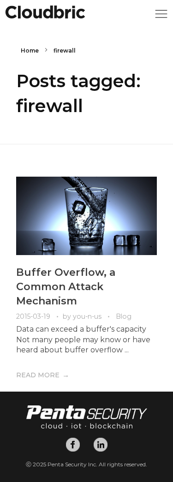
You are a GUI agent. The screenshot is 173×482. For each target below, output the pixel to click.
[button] (161, 16)
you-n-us (88, 316)
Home (30, 50)
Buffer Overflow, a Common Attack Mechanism (65, 286)
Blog (123, 316)
